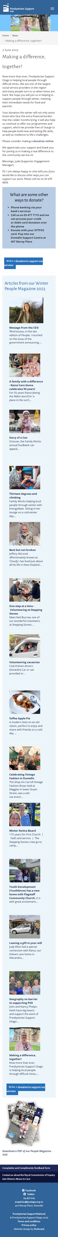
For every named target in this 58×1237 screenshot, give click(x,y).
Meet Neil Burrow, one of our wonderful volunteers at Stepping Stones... (25, 615)
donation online (43, 141)
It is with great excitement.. (24, 894)
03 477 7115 (29, 1198)
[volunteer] (24, 589)
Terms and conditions (29, 1221)
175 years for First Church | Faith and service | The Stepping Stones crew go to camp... (26, 838)
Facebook (31, 1190)
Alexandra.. (16, 958)
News (15, 35)
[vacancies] (24, 646)
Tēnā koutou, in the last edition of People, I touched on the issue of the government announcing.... (25, 335)
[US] (24, 982)
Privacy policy (29, 1225)
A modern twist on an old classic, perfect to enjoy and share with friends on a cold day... (25, 726)
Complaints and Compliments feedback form (26, 1168)
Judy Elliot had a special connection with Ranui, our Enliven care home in (25, 948)
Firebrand (38, 1229)
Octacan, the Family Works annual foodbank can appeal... (25, 443)
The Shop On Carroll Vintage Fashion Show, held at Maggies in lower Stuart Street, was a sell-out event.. (26, 786)
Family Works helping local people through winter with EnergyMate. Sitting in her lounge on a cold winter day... (25, 505)
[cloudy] (24, 533)
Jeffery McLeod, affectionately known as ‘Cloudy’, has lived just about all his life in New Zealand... (26, 557)
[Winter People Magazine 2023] (23, 1123)
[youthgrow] (24, 870)
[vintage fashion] (24, 758)
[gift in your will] (24, 926)
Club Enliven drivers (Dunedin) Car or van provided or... (24, 667)
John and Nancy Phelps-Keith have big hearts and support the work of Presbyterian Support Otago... (23, 1010)
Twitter (31, 1194)
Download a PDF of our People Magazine (26, 1151)
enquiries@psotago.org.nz (29, 1202)
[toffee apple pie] (24, 702)
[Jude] (24, 1039)
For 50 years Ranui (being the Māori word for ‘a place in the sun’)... (26, 391)
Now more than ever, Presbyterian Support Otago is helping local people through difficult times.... (26, 1064)
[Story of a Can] (24, 421)
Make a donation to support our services (23, 263)
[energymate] (24, 477)
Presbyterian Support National (29, 1214)
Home (5, 35)
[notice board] (24, 814)
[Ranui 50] (24, 365)
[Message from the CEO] (26, 310)
